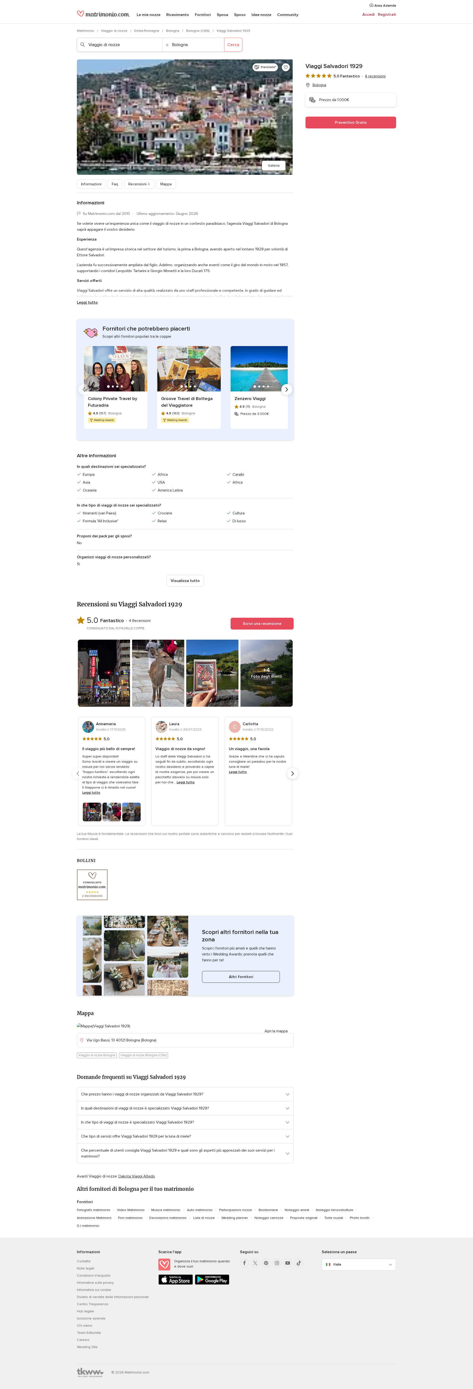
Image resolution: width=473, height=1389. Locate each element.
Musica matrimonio (165, 1210)
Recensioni (139, 184)
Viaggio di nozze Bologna (96, 1055)
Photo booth (360, 1218)
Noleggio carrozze (269, 1218)
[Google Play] (212, 1284)
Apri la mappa (276, 1031)
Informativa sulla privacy (95, 1283)
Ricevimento (177, 14)
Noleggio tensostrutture (334, 1210)
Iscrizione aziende (91, 1318)
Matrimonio (86, 31)
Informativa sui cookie (94, 1290)
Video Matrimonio (131, 1210)
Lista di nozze (204, 1218)
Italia (337, 1264)
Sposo (240, 14)
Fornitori (203, 14)
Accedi (368, 14)
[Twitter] (255, 1263)
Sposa (222, 14)
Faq (115, 184)
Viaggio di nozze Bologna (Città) (143, 1055)
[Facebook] (244, 1263)
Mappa (166, 184)
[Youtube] (287, 1263)
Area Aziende (384, 5)
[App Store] (175, 1284)
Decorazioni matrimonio (167, 1218)
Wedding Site (87, 1347)
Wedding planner (234, 1218)
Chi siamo (84, 1325)
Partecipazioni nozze (235, 1210)
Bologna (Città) (198, 31)
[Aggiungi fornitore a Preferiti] (286, 67)
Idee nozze (261, 14)
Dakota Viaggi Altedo (136, 1176)
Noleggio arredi (297, 1210)
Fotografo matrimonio (93, 1210)
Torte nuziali (333, 1218)
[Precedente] (83, 389)
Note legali (85, 1268)
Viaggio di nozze (114, 31)
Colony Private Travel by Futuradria (112, 402)
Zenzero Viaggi (250, 398)
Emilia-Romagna (147, 31)
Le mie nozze (148, 14)
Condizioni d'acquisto (94, 1275)
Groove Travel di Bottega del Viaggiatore (187, 402)
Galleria (274, 165)
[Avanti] (286, 389)
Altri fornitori (241, 976)
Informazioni (91, 184)
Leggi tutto (87, 302)
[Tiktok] (298, 1263)
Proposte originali (304, 1218)
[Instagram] (276, 1263)
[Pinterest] (266, 1263)
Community (287, 14)
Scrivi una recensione (262, 623)
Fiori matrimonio (130, 1218)
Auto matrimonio (200, 1210)
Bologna (173, 31)
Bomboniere (268, 1210)
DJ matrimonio (88, 1226)
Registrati (387, 14)
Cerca (233, 44)
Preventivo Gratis (351, 122)
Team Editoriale (89, 1333)
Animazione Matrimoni (94, 1218)
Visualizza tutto (185, 580)
